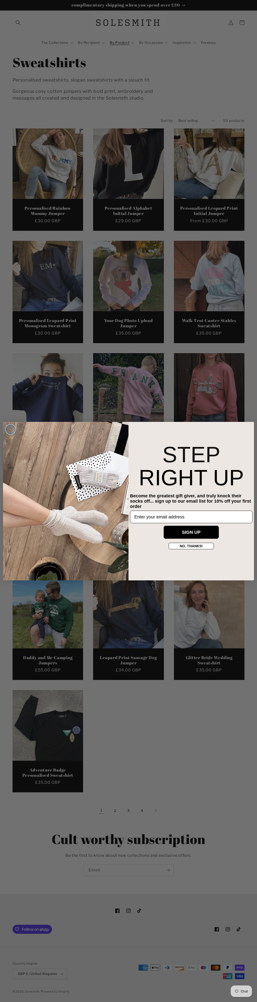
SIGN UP (191, 532)
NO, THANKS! (191, 546)
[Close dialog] (10, 429)
